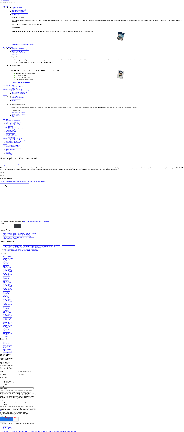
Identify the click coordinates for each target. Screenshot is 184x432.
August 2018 (6, 291)
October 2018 (7, 288)
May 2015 (5, 330)
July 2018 (5, 292)
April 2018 (5, 296)
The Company (16, 96)
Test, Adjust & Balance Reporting (21, 91)
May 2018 (5, 295)
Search (2, 223)
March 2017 (6, 311)
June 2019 (6, 278)
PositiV (5, 348)
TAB (4, 350)
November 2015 (7, 322)
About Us (5, 426)
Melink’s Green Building (18, 97)
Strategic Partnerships (18, 112)
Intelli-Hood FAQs (17, 51)
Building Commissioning (19, 9)
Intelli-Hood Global (8, 85)
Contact (14, 101)
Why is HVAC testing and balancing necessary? (26, 250)
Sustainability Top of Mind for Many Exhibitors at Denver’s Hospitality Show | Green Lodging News (31, 245)
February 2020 (7, 267)
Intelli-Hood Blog (16, 54)
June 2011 (5, 334)
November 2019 (7, 272)
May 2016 (5, 321)
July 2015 (5, 328)
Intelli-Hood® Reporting (19, 93)
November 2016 (7, 317)
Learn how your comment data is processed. (36, 221)
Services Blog (15, 14)
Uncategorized (7, 352)
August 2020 (6, 259)
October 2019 (7, 273)
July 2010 (5, 336)
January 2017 (6, 314)
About (5, 95)
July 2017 (5, 307)
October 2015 (6, 323)
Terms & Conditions (8, 428)
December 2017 (7, 300)
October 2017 (7, 303)
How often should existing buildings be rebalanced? (29, 247)
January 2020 (7, 269)
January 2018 (6, 299)
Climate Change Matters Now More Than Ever (16, 234)
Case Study (6, 343)
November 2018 (7, 287)
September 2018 (7, 289)
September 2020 (8, 258)
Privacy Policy (16, 115)
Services (5, 6)
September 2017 (7, 304)
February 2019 (7, 282)
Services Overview (17, 7)
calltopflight (6, 250)
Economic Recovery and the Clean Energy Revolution (18, 237)
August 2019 (6, 276)
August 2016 (6, 319)
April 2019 (5, 280)
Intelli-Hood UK (16, 88)
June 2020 (6, 262)
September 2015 (7, 325)
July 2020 (5, 261)
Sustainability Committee (19, 114)
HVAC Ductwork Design (10, 238)
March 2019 (6, 281)
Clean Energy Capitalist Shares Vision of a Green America (19, 233)
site (4, 249)
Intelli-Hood (6, 346)
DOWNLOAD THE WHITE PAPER (21, 83)
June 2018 (6, 293)
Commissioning (7, 345)
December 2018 (7, 285)
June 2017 (6, 308)
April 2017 (5, 310)
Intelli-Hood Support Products (20, 50)
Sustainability (7, 349)
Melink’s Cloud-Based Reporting (12, 89)
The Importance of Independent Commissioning (17, 236)
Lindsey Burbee (7, 247)
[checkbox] (17, 382)
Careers (14, 100)
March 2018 (6, 298)
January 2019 (6, 284)
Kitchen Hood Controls (9, 47)
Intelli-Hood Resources (18, 52)
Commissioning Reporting (19, 92)
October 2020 (7, 256)
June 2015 (6, 329)
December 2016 (7, 315)
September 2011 (7, 333)
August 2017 (6, 306)
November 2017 (7, 302)
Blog (4, 342)
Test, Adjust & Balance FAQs (20, 13)
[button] (92, 163)
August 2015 (6, 326)
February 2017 (7, 313)
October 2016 (7, 318)
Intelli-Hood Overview (18, 48)
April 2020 (6, 265)
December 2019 (7, 270)
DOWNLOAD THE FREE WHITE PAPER (23, 44)
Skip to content (4, 0)
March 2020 (6, 266)
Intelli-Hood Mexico (17, 86)
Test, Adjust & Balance (18, 11)
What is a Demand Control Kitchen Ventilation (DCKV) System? (21, 246)
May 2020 (5, 263)
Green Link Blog (16, 99)
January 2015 (6, 332)
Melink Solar (15, 117)
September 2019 (7, 274)
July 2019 (5, 277)
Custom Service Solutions (19, 10)
